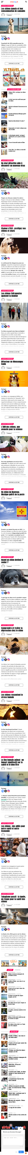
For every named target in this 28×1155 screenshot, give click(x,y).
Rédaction (9, 15)
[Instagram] (8, 38)
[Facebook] (2, 38)
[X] (5, 38)
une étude (4, 799)
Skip (16, 1152)
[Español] (26, 1153)
